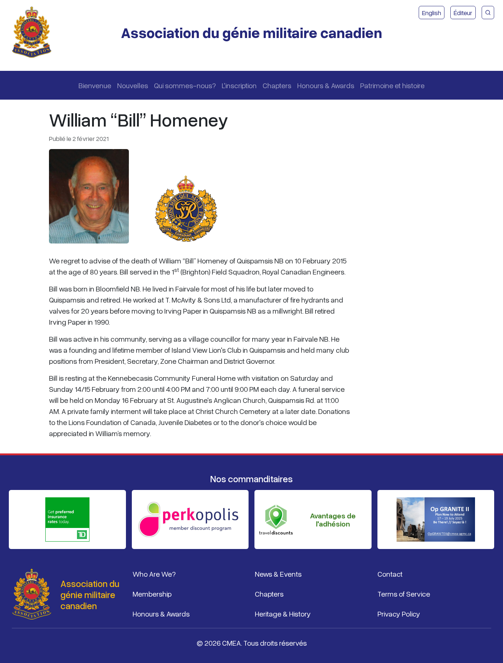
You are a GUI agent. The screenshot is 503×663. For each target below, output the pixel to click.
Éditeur (463, 12)
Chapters (277, 85)
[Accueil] (34, 32)
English (431, 12)
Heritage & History (283, 613)
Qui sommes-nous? (185, 85)
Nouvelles (132, 85)
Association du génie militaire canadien (251, 32)
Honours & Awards (325, 85)
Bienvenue (94, 85)
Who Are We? (154, 573)
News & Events (278, 573)
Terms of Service (403, 593)
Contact (389, 573)
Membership (152, 593)
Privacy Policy (398, 613)
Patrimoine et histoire (392, 85)
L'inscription (239, 85)
